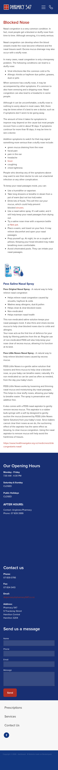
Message (7, 670)
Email (5, 659)
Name (6, 638)
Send (10, 692)
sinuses (19, 207)
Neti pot (14, 224)
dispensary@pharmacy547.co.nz (19, 597)
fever (10, 160)
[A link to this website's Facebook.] (6, 735)
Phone (6, 649)
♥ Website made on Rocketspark (39, 754)
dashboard (22, 754)
